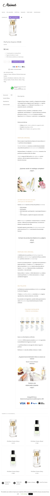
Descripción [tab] (5, 95)
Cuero (23, 78)
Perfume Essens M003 (13, 441)
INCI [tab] (11, 95)
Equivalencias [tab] (6, 101)
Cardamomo (16, 78)
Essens (10, 74)
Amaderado (10, 78)
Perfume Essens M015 (37, 471)
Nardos (9, 79)
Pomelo (12, 79)
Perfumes (14, 74)
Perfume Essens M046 (37, 441)
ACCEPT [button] (30, 494)
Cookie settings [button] (24, 494)
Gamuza (5, 79)
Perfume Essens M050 (13, 471)
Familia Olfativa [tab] (6, 98)
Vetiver (20, 79)
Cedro (20, 78)
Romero (16, 79)
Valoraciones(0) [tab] (6, 104)
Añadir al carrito (18, 61)
